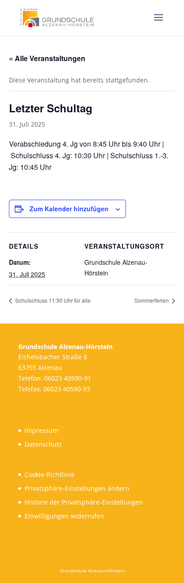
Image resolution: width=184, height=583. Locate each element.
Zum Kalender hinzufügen (69, 208)
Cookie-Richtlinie (50, 474)
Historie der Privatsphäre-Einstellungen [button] (84, 502)
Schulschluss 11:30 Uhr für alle (52, 300)
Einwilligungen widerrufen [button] (64, 516)
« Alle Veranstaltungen (47, 58)
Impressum (42, 430)
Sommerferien (152, 300)
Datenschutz (43, 444)
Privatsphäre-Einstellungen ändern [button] (77, 488)
